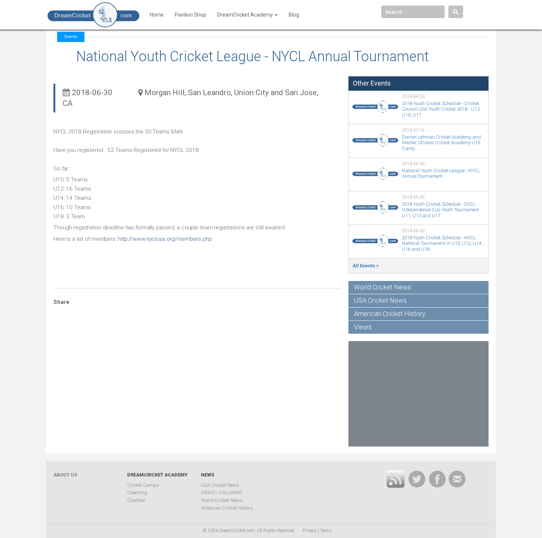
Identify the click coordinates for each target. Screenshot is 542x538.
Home (157, 15)
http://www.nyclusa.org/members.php (165, 239)
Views (363, 327)
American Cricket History (389, 313)
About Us (65, 475)
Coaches (136, 500)
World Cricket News (382, 287)
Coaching (137, 492)
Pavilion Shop (190, 15)
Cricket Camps (143, 485)
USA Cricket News (380, 300)
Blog (294, 15)
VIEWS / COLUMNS (221, 492)
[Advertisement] (418, 392)
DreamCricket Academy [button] (245, 15)
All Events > (365, 265)
